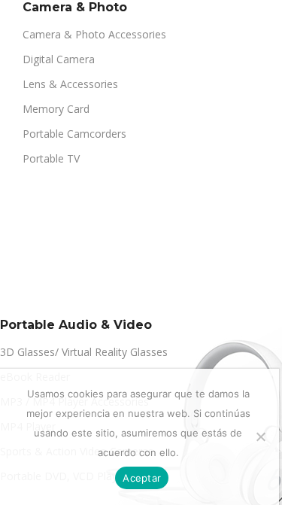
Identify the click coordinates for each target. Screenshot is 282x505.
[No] (260, 436)
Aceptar (142, 478)
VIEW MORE (45, 282)
